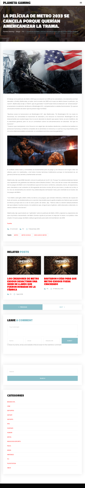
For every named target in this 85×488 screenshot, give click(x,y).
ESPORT (9, 415)
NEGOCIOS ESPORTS (14, 441)
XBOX (9, 468)
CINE (8, 406)
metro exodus (26, 235)
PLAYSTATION (11, 463)
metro (16, 235)
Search (42, 378)
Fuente (9, 223)
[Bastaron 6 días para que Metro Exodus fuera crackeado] (61, 265)
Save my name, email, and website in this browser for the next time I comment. (35, 345)
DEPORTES (10, 411)
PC (23, 229)
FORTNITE (10, 428)
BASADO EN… (11, 402)
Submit (69, 341)
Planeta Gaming (16, 2)
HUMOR (9, 433)
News (9, 446)
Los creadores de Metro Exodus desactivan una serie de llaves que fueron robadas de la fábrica (23, 284)
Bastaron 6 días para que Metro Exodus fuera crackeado (60, 281)
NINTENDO (10, 455)
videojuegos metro (40, 235)
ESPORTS (10, 419)
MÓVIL (9, 437)
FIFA (8, 424)
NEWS (9, 450)
